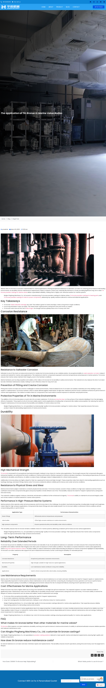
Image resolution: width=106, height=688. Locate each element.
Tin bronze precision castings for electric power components (22, 297)
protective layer (60, 399)
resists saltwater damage (18, 305)
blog (68, 7)
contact (76, 7)
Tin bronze (4, 473)
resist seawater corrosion (91, 373)
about (51, 7)
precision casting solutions (42, 635)
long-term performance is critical (15, 548)
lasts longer (29, 308)
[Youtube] (104, 2)
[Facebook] (90, 2)
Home (43, 7)
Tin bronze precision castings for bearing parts (84, 295)
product (59, 7)
